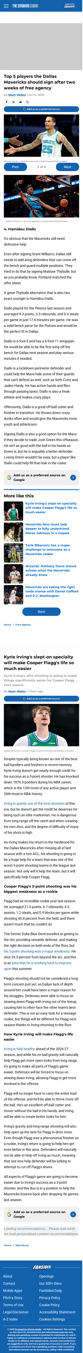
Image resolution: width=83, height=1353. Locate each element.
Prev (15, 167)
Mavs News (22, 1245)
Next (67, 167)
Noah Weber (17, 95)
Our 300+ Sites (50, 1283)
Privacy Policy (49, 1298)
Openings (46, 1276)
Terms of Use (13, 1305)
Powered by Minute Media (28, 1329)
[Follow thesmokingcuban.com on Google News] (73, 478)
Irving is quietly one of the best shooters (34, 803)
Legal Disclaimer (16, 1312)
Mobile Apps (12, 1291)
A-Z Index (10, 1319)
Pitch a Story (12, 1298)
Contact (9, 1283)
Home (7, 624)
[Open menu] (6, 5)
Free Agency (23, 624)
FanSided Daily (50, 1291)
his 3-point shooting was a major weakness (37, 951)
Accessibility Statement (57, 1312)
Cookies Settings (52, 1319)
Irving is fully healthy (19, 1049)
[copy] (27, 102)
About (7, 1276)
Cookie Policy (49, 1305)
